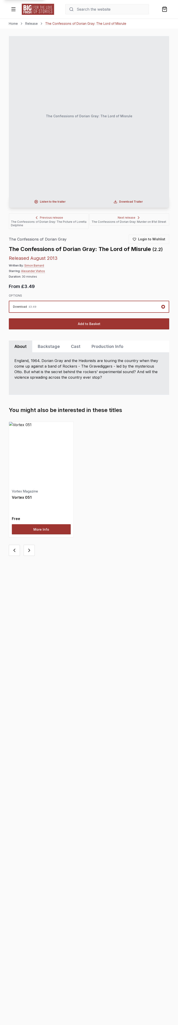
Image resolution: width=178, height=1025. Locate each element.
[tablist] (89, 346)
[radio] (89, 307)
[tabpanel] (89, 373)
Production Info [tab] (107, 346)
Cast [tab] (75, 346)
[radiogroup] (89, 307)
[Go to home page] (38, 9)
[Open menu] (13, 9)
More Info (41, 529)
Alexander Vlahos (33, 271)
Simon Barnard (34, 265)
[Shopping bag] (164, 9)
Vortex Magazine (25, 491)
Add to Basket (89, 324)
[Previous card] (14, 550)
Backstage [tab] (49, 346)
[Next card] (29, 550)
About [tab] (20, 346)
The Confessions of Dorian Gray (38, 239)
